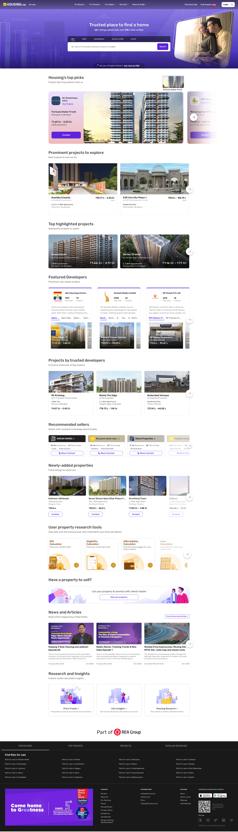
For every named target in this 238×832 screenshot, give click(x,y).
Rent (84, 39)
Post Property (208, 5)
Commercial (99, 39)
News (182, 794)
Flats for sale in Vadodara (72, 777)
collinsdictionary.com (149, 804)
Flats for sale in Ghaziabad (15, 764)
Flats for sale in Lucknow (15, 768)
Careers (104, 794)
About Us (104, 797)
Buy (73, 39)
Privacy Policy (107, 810)
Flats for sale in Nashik (185, 777)
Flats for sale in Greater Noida (17, 760)
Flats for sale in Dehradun (129, 760)
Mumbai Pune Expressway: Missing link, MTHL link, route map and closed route (165, 648)
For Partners (106, 800)
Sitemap (183, 800)
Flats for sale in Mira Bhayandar (189, 768)
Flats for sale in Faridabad (15, 777)
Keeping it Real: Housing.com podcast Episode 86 (68, 648)
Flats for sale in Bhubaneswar (131, 777)
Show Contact (68, 453)
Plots (133, 39)
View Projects (67, 104)
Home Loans (185, 797)
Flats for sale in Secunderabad (131, 773)
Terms (103, 804)
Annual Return (106, 807)
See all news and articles (177, 616)
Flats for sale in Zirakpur (186, 760)
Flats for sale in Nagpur (71, 768)
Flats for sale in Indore (14, 773)
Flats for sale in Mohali (71, 760)
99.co (143, 800)
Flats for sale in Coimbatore (73, 764)
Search (162, 47)
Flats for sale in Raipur (128, 764)
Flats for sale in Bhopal (185, 764)
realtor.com (145, 797)
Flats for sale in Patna (185, 773)
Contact (66, 135)
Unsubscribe (106, 817)
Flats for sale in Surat (70, 773)
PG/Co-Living (117, 39)
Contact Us (105, 813)
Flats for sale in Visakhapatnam (131, 768)
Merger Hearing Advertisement (107, 821)
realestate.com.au (148, 794)
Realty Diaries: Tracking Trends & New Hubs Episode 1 (116, 648)
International (185, 804)
